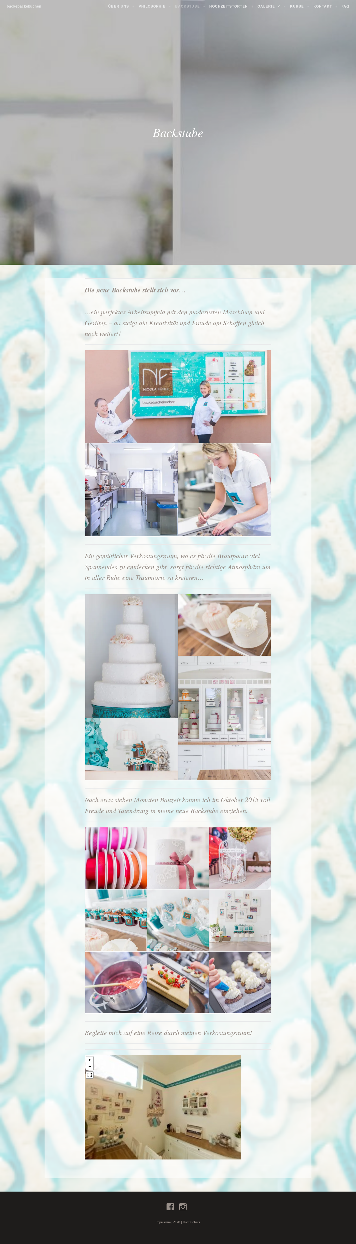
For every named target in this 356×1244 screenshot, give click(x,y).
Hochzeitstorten (228, 6)
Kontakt (323, 6)
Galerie (266, 6)
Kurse (297, 6)
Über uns (118, 6)
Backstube (187, 6)
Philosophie (152, 6)
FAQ (345, 6)
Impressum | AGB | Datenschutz (178, 1221)
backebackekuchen (24, 6)
